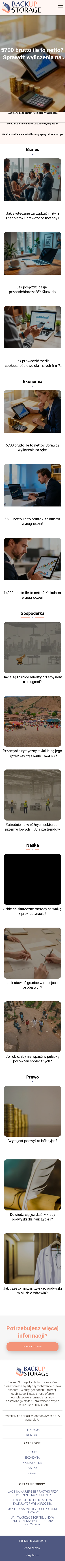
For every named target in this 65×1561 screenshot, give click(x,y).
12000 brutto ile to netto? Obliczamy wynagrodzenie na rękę (32, 134)
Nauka (32, 845)
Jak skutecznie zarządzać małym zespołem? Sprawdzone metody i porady (32, 215)
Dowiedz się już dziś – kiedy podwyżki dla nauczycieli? (32, 1216)
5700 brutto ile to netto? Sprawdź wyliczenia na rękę (32, 54)
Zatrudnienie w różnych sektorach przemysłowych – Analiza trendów (32, 826)
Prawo (32, 1077)
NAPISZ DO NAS (32, 1346)
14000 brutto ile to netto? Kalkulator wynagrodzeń (32, 123)
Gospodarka (32, 613)
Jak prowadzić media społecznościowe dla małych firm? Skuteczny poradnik (32, 363)
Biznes (32, 149)
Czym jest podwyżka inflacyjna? (32, 1141)
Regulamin (32, 1555)
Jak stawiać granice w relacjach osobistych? (32, 985)
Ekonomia (32, 381)
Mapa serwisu (32, 1548)
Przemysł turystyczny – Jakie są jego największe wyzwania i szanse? (32, 753)
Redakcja (32, 1430)
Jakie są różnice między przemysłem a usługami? (32, 679)
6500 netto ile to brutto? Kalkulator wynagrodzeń (32, 113)
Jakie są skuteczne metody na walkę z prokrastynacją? (32, 911)
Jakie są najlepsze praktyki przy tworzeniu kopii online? (33, 1493)
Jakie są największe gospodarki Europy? (32, 1510)
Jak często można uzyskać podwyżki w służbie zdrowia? (32, 1290)
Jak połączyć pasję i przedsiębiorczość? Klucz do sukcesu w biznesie (32, 289)
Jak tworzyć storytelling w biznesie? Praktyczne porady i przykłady (32, 1521)
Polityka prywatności (32, 1541)
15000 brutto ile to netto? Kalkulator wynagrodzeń (32, 1502)
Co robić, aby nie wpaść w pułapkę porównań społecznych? (32, 1058)
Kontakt (32, 1435)
